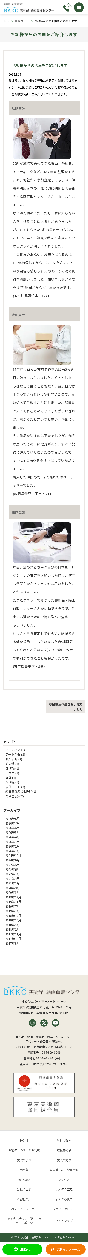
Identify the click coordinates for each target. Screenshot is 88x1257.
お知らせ (11, 759)
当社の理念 (24, 1189)
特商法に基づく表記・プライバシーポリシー (24, 1221)
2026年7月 (12, 823)
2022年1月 (12, 874)
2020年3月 (12, 892)
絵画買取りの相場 (17, 791)
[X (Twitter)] (44, 1023)
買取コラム (22, 21)
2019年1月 (12, 911)
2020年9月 (12, 888)
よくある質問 (64, 1199)
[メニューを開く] (79, 7)
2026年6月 (12, 828)
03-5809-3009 (51, 1052)
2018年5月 (12, 925)
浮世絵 (10, 782)
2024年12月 (13, 855)
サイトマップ (64, 1221)
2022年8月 (12, 865)
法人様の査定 (64, 1189)
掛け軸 (10, 768)
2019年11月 (13, 901)
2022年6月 (12, 869)
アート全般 (12, 754)
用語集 (24, 1170)
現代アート (12, 787)
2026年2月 (12, 846)
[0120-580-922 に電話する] (67, 7)
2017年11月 (13, 934)
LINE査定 (25, 1249)
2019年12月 (13, 897)
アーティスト (14, 750)
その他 (10, 763)
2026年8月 (12, 818)
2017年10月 (13, 938)
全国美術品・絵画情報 (64, 1170)
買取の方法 (64, 1160)
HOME (24, 1140)
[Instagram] (32, 1023)
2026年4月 (12, 837)
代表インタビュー (64, 1209)
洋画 (8, 777)
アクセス (64, 1180)
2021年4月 (12, 878)
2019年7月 (12, 906)
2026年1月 (12, 851)
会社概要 (24, 1180)
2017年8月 (12, 943)
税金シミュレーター (24, 1209)
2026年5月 (12, 832)
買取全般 (11, 796)
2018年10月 (13, 920)
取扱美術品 (64, 1150)
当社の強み (64, 1140)
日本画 (10, 773)
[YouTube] (55, 1023)
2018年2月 (12, 929)
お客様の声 (24, 1199)
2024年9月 (12, 860)
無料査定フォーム (68, 1249)
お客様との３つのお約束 (24, 1150)
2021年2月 (12, 883)
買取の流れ (24, 1160)
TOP (6, 21)
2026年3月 (12, 842)
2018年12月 (13, 915)
